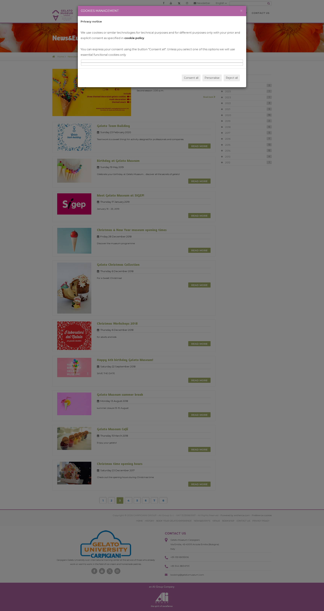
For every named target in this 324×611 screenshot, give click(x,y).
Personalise (212, 78)
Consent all (191, 78)
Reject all (232, 78)
